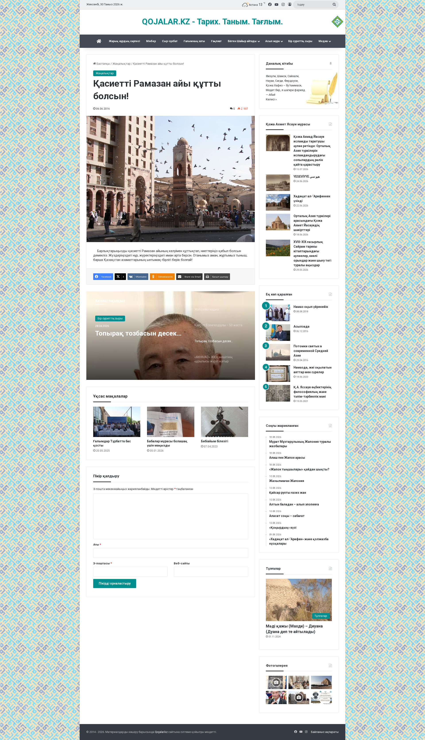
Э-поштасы (102, 563)
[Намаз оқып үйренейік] (278, 313)
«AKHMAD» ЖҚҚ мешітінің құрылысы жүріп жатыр (138, 337)
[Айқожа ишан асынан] (321, 682)
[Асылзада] (278, 332)
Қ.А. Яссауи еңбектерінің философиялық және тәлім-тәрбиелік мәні (312, 391)
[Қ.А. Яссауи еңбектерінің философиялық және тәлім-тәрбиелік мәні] (278, 393)
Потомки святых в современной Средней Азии (311, 350)
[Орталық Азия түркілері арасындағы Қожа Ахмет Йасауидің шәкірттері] (278, 222)
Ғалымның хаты (194, 41)
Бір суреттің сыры (300, 41)
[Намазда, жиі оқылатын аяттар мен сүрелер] (278, 373)
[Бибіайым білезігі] (224, 422)
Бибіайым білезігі (214, 441)
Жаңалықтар (121, 63)
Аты (97, 544)
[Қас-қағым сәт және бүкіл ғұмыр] (276, 697)
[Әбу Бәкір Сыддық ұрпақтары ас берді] (298, 697)
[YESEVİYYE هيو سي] (278, 182)
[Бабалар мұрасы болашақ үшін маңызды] (170, 422)
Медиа (323, 41)
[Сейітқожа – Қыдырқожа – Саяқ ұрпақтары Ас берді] (298, 682)
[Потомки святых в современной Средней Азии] (278, 352)
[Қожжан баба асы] (276, 682)
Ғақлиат (216, 41)
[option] (170, 335)
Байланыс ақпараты (325, 732)
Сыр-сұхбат (170, 41)
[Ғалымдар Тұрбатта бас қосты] (116, 422)
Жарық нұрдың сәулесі (124, 41)
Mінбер (151, 41)
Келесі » (271, 99)
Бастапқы (103, 63)
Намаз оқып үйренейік (311, 307)
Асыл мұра (272, 41)
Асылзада (301, 326)
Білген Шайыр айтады (242, 41)
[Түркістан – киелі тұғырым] (321, 697)
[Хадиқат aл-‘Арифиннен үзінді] (278, 202)
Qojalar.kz (161, 732)
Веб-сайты (182, 563)
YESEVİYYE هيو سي (307, 176)
